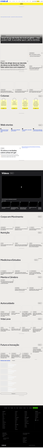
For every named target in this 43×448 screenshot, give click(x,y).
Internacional (4, 424)
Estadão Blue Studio (27, 423)
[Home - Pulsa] (21, 3)
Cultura (3, 417)
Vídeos (16, 425)
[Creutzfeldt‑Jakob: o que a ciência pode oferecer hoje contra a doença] (35, 283)
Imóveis (25, 424)
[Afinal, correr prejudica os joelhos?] (35, 48)
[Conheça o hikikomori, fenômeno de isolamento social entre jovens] (21, 283)
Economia (4, 423)
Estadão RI (26, 425)
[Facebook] (36, 445)
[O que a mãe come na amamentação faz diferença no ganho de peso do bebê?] (21, 239)
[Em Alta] (32, 1)
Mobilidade (16, 411)
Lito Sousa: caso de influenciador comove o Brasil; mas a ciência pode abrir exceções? (3, 104)
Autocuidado (2, 148)
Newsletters (26, 412)
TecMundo (16, 418)
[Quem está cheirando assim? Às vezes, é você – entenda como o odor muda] (35, 85)
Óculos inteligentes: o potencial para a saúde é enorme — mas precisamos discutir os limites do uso (25, 104)
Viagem (16, 422)
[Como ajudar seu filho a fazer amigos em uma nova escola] (16, 324)
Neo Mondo (36, 416)
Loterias (25, 416)
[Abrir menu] (1, 3)
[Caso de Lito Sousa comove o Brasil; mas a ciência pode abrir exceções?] (21, 85)
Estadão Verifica (4, 422)
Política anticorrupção (4, 434)
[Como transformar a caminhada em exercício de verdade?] (35, 223)
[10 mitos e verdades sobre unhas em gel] (16, 308)
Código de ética (4, 435)
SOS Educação (36, 417)
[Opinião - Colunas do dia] (34, 1)
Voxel (15, 423)
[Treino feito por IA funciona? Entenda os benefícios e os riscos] (21, 223)
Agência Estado (26, 418)
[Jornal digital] (35, 1)
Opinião (16, 412)
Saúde (15, 416)
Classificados (26, 422)
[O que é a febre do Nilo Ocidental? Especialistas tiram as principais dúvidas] (7, 85)
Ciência (3, 416)
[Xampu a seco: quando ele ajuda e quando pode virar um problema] (37, 308)
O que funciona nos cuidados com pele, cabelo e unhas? (8, 156)
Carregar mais (13, 393)
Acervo (3, 412)
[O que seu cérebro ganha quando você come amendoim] (7, 239)
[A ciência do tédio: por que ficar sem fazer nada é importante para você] (27, 324)
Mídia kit (3, 436)
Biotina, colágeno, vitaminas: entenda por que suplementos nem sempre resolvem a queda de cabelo (36, 104)
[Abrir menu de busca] (41, 3)
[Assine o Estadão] (38, 1)
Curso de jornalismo (25, 434)
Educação (4, 418)
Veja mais (40, 216)
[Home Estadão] (4, 1)
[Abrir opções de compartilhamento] (27, 61)
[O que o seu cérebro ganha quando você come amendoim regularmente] (35, 61)
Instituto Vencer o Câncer (38, 412)
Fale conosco (24, 441)
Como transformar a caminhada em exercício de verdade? (14, 104)
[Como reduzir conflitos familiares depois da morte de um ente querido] (5, 324)
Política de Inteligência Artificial (26, 433)
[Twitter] (37, 445)
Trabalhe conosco (25, 442)
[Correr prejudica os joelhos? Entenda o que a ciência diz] (7, 223)
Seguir (3, 108)
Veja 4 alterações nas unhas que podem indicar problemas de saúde (10, 155)
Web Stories (16, 429)
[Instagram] (39, 445)
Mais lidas (4, 425)
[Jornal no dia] (38, 424)
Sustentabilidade (17, 417)
